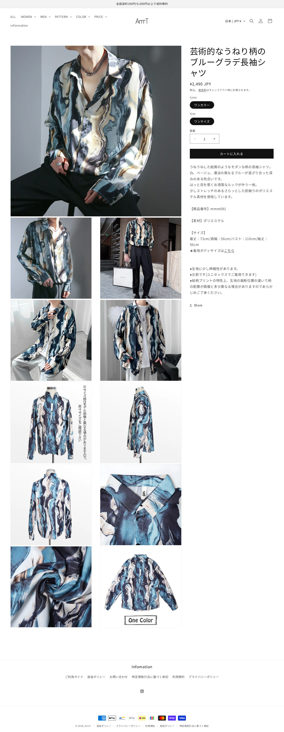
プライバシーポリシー (204, 677)
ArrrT (88, 725)
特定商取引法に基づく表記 (150, 677)
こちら (229, 250)
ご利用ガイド (74, 677)
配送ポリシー (167, 725)
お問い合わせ (119, 677)
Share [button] (198, 305)
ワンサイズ (202, 121)
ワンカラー (202, 105)
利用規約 (178, 677)
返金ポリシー (96, 677)
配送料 (202, 90)
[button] (28, 16)
